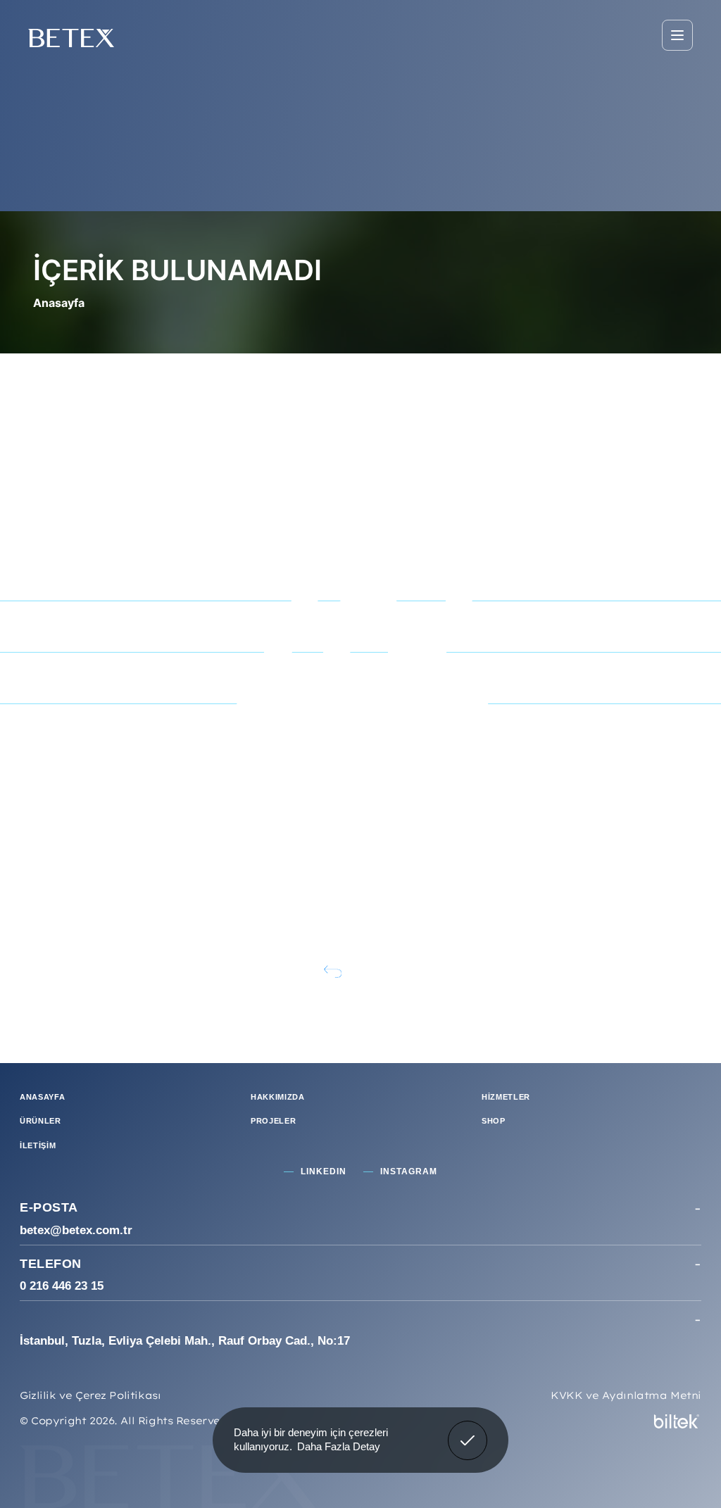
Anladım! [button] (468, 1429)
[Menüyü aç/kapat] (677, 35)
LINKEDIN (323, 1171)
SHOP (494, 1121)
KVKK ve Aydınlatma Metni (626, 1395)
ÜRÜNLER (40, 1121)
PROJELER (273, 1121)
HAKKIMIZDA (278, 1097)
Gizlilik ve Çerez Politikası (90, 1395)
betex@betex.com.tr (76, 1230)
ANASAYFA (42, 1097)
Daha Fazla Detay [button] (338, 1446)
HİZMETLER (506, 1097)
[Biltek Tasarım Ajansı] (676, 1420)
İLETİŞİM (38, 1145)
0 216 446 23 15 (62, 1286)
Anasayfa (58, 303)
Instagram (408, 1171)
